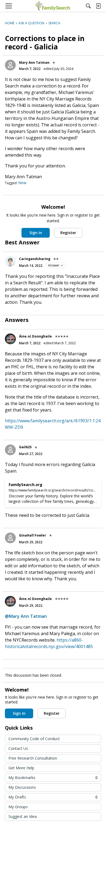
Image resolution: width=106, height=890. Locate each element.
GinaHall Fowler (32, 535)
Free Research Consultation (32, 758)
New (22, 182)
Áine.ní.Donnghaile (35, 336)
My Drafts (53, 797)
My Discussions (22, 787)
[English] (53, 6)
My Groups (18, 806)
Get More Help (21, 767)
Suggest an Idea (22, 816)
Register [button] (68, 232)
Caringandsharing (34, 259)
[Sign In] (98, 6)
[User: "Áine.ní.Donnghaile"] (10, 338)
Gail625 (25, 447)
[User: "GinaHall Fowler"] (10, 537)
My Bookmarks (53, 777)
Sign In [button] (35, 232)
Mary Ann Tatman (34, 62)
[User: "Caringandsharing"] (10, 261)
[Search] (88, 6)
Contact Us (18, 748)
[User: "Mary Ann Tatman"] (10, 65)
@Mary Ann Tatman (26, 616)
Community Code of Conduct (34, 738)
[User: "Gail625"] (10, 449)
